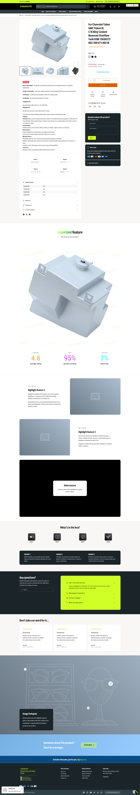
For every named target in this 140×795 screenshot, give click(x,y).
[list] (70, 358)
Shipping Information (87, 771)
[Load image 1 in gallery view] (25, 70)
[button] (119, 6)
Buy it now (102, 85)
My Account (100, 1)
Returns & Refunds (86, 773)
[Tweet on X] (27, 214)
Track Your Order (86, 776)
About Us (63, 771)
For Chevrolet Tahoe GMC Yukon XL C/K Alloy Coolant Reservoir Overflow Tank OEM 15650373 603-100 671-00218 (51, 15)
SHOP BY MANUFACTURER (75, 11)
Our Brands (63, 773)
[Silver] (89, 57)
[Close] (22, 788)
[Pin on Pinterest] (30, 214)
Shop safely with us (93, 163)
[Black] (92, 57)
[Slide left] (75, 62)
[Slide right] (78, 62)
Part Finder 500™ (90, 1)
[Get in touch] (115, 6)
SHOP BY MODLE (62, 11)
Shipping (90, 66)
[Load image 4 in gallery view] (63, 70)
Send (91, 137)
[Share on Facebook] (24, 214)
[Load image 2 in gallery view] (38, 70)
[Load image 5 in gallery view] (75, 70)
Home (22, 15)
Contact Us (63, 778)
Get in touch (88, 745)
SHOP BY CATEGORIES (51, 11)
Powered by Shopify (30, 792)
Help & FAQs (85, 778)
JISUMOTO (25, 792)
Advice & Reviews (65, 776)
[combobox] (68, 6)
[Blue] (95, 57)
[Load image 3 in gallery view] (50, 70)
